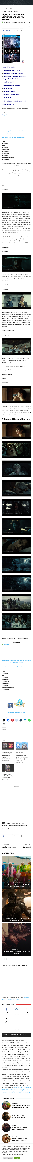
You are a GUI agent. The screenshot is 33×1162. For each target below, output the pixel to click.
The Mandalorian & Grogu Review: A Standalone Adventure (16, 919)
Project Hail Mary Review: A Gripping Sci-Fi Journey (20, 1139)
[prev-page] (3, 959)
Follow (17, 1008)
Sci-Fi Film (16, 916)
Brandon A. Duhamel (11, 22)
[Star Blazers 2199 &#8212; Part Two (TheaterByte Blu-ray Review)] (8, 768)
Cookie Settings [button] (8, 1158)
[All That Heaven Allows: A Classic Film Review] (16, 939)
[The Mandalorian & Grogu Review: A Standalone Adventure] (16, 905)
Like (7, 1008)
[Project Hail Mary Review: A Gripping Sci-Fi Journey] (6, 1138)
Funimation (14, 11)
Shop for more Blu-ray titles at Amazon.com (13, 137)
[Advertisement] (16, 804)
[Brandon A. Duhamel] (3, 22)
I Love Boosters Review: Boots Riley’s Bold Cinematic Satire (16, 885)
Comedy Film (16, 882)
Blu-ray (7, 8)
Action (11, 8)
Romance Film (16, 949)
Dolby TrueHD (22, 823)
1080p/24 (8, 823)
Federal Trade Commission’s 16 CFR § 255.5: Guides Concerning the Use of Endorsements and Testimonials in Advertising (16, 1090)
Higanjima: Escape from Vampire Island (18, 825)
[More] (21, 30)
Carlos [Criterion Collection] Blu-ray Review (9, 846)
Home (3, 8)
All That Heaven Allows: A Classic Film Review (16, 952)
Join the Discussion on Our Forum (16, 712)
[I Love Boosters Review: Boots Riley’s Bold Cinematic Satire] (16, 872)
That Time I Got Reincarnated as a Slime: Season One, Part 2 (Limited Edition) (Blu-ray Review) (22, 755)
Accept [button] (17, 1158)
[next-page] (5, 959)
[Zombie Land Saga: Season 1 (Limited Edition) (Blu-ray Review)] (8, 746)
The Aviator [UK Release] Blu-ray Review (24, 846)
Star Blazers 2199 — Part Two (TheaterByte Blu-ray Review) (8, 775)
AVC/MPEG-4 (15, 823)
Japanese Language (6, 828)
